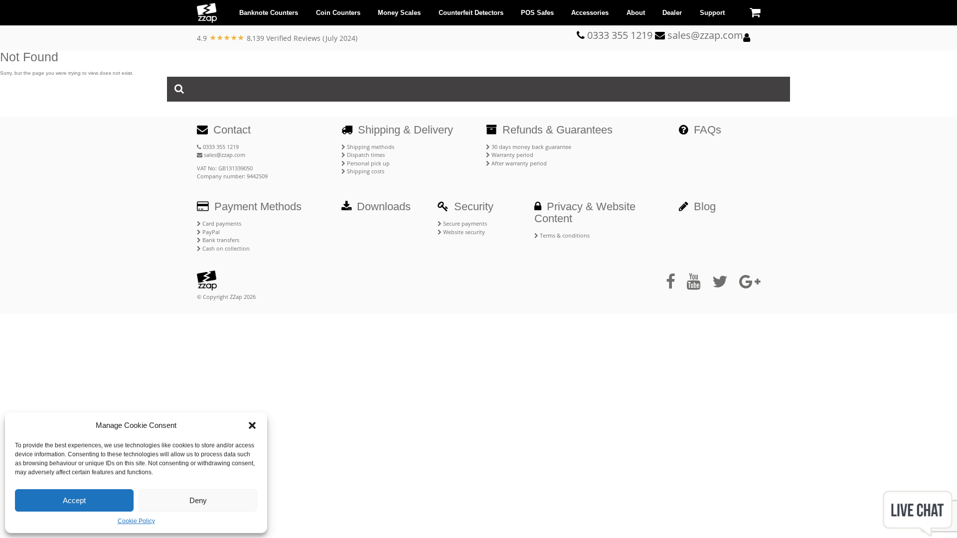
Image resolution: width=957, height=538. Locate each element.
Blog (703, 206)
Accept (74, 500)
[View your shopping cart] (755, 12)
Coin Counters (338, 12)
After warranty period (518, 163)
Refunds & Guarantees (556, 130)
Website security (463, 232)
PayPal (210, 232)
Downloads (382, 206)
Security (472, 206)
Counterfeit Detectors (471, 12)
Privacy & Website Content (585, 212)
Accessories (590, 12)
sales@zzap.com (223, 154)
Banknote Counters (268, 12)
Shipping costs (364, 171)
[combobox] (478, 89)
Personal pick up (367, 163)
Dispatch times (365, 154)
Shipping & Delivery (404, 130)
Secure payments (464, 223)
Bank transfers (220, 240)
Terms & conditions (564, 235)
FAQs (706, 130)
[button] (252, 425)
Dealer (672, 12)
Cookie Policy (136, 521)
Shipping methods (369, 146)
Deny (198, 500)
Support (712, 12)
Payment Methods (256, 206)
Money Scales (399, 12)
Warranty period (511, 154)
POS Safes (537, 12)
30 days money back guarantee (530, 146)
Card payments (221, 223)
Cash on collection (225, 248)
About (636, 12)
